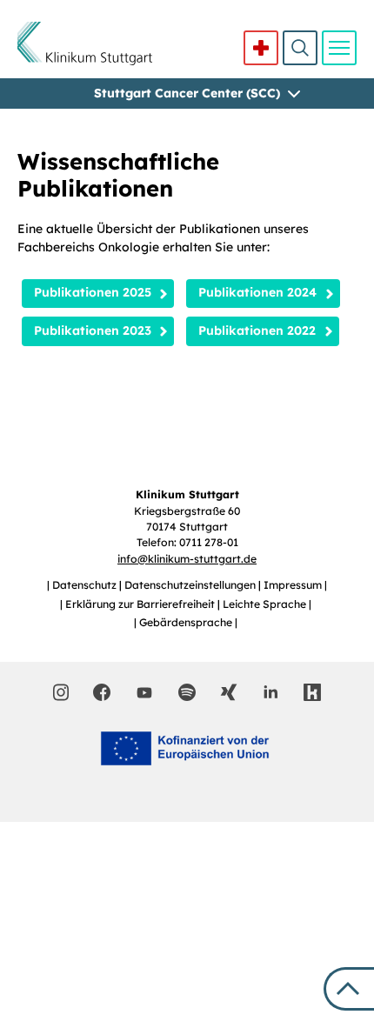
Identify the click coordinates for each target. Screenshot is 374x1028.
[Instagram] (61, 692)
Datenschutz (85, 584)
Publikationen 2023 (92, 330)
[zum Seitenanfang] (349, 989)
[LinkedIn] (270, 692)
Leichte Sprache (266, 604)
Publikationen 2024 (257, 292)
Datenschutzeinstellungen (191, 584)
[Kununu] (312, 692)
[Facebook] (101, 692)
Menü (339, 47)
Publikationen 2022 (257, 330)
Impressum (294, 584)
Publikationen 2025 (92, 292)
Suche (300, 47)
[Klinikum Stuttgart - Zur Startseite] (84, 43)
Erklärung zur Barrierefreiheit (141, 604)
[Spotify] (187, 692)
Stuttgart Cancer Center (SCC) (187, 93)
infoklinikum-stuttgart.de (187, 558)
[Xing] (228, 692)
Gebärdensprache (187, 622)
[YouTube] (144, 691)
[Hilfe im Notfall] (261, 47)
